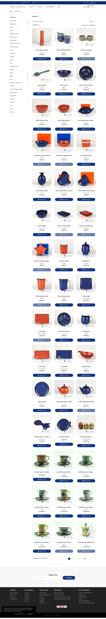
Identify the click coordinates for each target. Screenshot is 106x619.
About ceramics (50, 7)
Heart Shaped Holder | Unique (64, 191)
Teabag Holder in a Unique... (42, 437)
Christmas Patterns (15, 44)
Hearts (11, 60)
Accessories (13, 21)
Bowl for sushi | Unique (64, 226)
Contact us (27, 597)
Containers (13, 53)
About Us (31, 7)
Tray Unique (41, 331)
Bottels (12, 27)
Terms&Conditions (59, 593)
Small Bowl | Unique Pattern (42, 156)
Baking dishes (13, 24)
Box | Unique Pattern (86, 156)
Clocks (11, 50)
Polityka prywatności (19, 614)
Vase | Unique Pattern (42, 50)
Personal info (42, 593)
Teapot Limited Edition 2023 (86, 542)
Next (85, 559)
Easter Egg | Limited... (86, 437)
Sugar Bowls (13, 96)
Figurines (12, 57)
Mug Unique (86, 331)
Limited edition (14, 66)
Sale (59, 7)
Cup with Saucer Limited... (41, 472)
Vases (11, 109)
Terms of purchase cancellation (62, 597)
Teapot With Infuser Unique (64, 402)
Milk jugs (12, 70)
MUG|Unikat (86, 261)
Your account (43, 590)
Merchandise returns (44, 595)
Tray (11, 106)
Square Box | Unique (86, 50)
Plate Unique (86, 296)
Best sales (12, 597)
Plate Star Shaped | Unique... (42, 261)
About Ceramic (14, 593)
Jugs (11, 63)
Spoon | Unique (42, 85)
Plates (11, 76)
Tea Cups (12, 99)
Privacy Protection (59, 595)
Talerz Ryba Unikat (64, 437)
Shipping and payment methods (62, 599)
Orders (41, 597)
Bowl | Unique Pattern (42, 120)
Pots (11, 79)
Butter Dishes (13, 37)
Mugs (11, 73)
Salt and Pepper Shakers (16, 89)
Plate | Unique (42, 402)
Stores (26, 601)
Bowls (11, 31)
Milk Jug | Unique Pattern (64, 50)
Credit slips (42, 599)
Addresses (42, 601)
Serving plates (13, 93)
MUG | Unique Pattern (42, 296)
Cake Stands (13, 40)
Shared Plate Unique (64, 331)
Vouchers (41, 603)
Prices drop (13, 595)
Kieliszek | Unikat (64, 261)
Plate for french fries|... (86, 85)
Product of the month (16, 83)
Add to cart (42, 59)
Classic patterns (14, 47)
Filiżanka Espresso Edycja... (86, 472)
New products (13, 599)
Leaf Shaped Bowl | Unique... (86, 120)
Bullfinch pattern (14, 34)
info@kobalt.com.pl (89, 603)
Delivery (27, 595)
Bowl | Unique (64, 85)
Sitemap (27, 599)
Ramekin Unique (86, 367)
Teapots (12, 102)
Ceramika (13, 17)
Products (40, 7)
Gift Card (12, 112)
